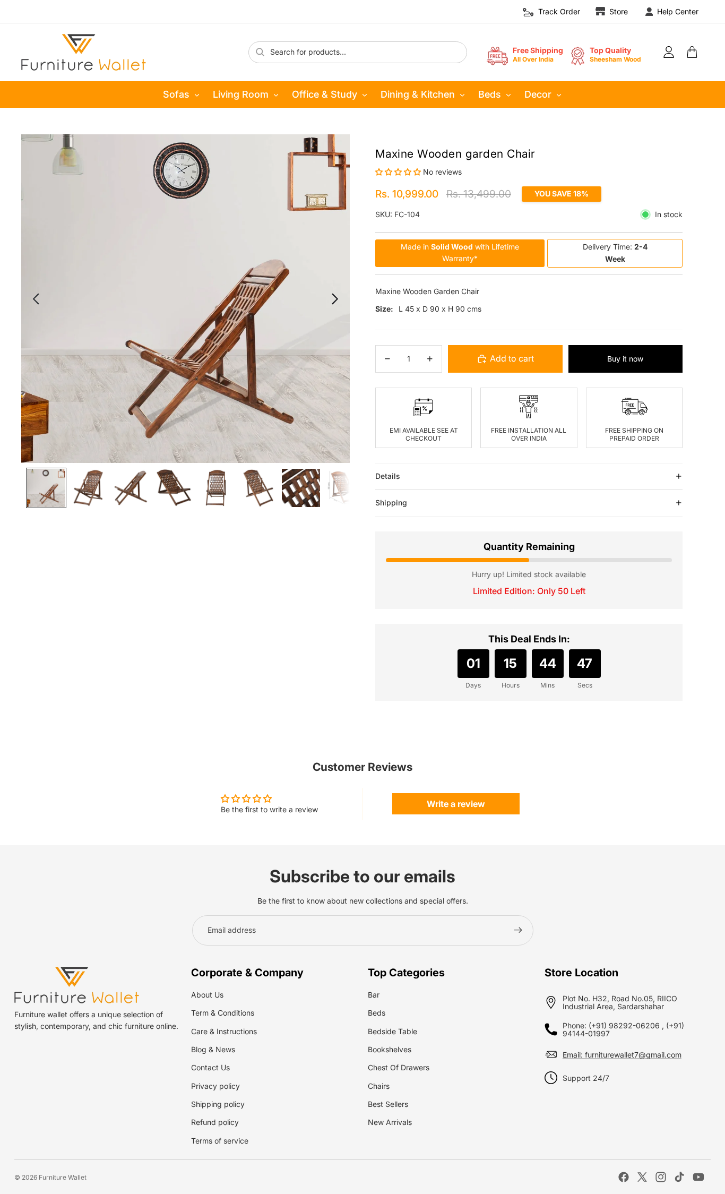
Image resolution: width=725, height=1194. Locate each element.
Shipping (391, 502)
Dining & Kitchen (418, 94)
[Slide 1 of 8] (46, 488)
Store (618, 11)
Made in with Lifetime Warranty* (460, 252)
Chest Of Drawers (398, 1067)
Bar (373, 994)
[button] (399, 171)
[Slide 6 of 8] (258, 488)
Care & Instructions (224, 1031)
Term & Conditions (222, 1012)
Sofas (176, 94)
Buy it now (625, 358)
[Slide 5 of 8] (216, 488)
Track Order (559, 11)
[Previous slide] (35, 299)
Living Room (241, 94)
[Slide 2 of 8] (89, 488)
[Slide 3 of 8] (131, 488)
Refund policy (215, 1122)
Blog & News (213, 1049)
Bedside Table (392, 1031)
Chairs (379, 1085)
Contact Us (210, 1067)
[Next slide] (336, 299)
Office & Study (324, 94)
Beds (489, 94)
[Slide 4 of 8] (173, 488)
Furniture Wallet (63, 1177)
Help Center (677, 11)
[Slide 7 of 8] (301, 488)
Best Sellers (388, 1104)
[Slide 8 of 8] (343, 488)
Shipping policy (218, 1104)
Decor (537, 94)
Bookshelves (389, 1049)
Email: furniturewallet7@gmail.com (622, 1054)
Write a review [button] (456, 803)
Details (387, 475)
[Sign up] (518, 930)
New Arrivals (390, 1122)
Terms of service (219, 1140)
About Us (207, 994)
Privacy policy (215, 1085)
